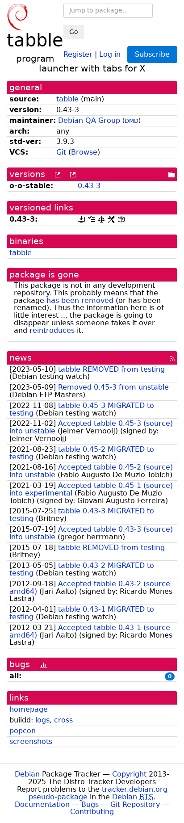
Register (77, 54)
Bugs (90, 804)
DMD (131, 121)
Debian (27, 774)
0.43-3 (89, 185)
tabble (67, 99)
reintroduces (52, 330)
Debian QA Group (89, 120)
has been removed (79, 300)
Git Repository (135, 804)
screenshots (30, 741)
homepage (28, 709)
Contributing (92, 811)
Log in (110, 54)
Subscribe (152, 54)
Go (73, 31)
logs (42, 720)
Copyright (129, 774)
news (20, 358)
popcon (22, 730)
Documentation (42, 804)
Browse (84, 152)
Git (61, 152)
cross (63, 720)
